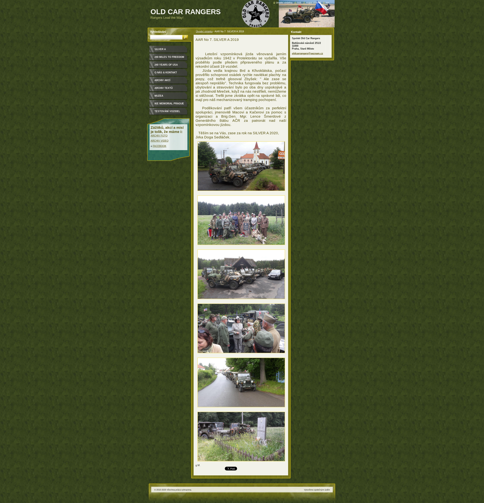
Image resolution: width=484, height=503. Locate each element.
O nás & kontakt (165, 72)
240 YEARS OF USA (166, 64)
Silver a (160, 49)
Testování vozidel (167, 111)
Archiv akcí (162, 80)
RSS (327, 2)
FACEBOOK (159, 146)
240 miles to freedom (169, 57)
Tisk (299, 2)
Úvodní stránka (204, 31)
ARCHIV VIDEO (159, 140)
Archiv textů (163, 88)
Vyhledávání (158, 31)
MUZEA (158, 95)
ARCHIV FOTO (159, 135)
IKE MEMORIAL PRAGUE (169, 103)
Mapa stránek (313, 2)
